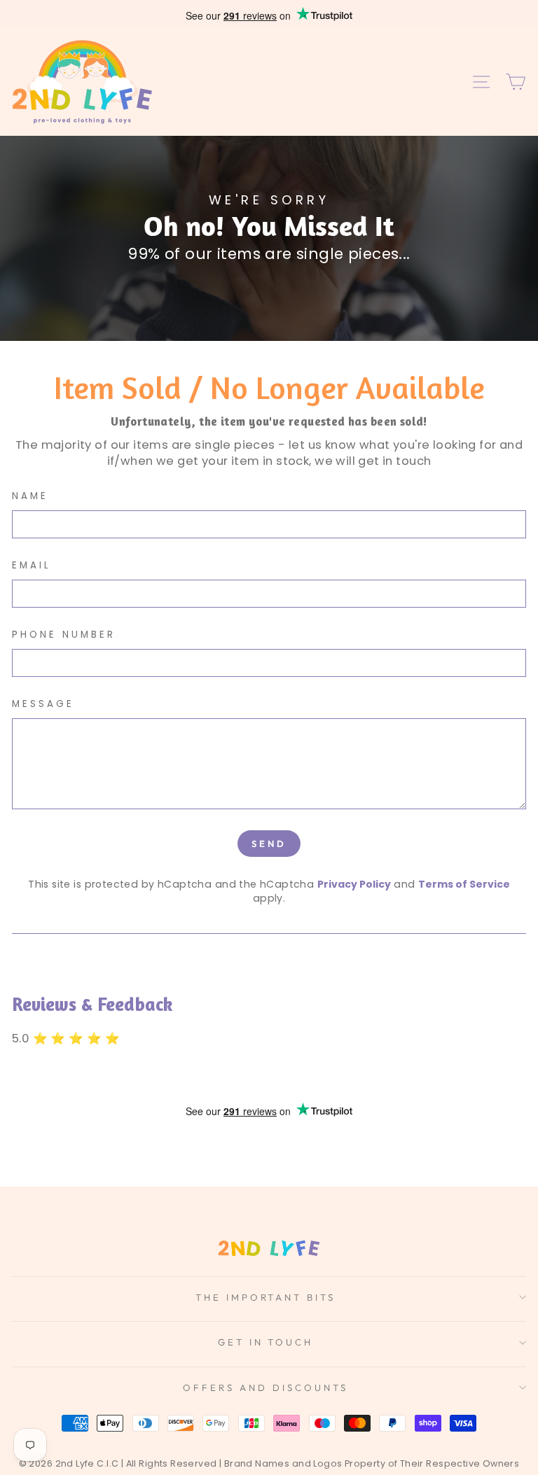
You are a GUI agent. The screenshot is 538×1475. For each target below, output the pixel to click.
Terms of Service (464, 884)
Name (30, 496)
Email (31, 565)
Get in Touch (266, 1342)
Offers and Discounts (265, 1387)
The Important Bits (265, 1297)
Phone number (64, 635)
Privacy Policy (354, 884)
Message (43, 704)
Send (269, 843)
